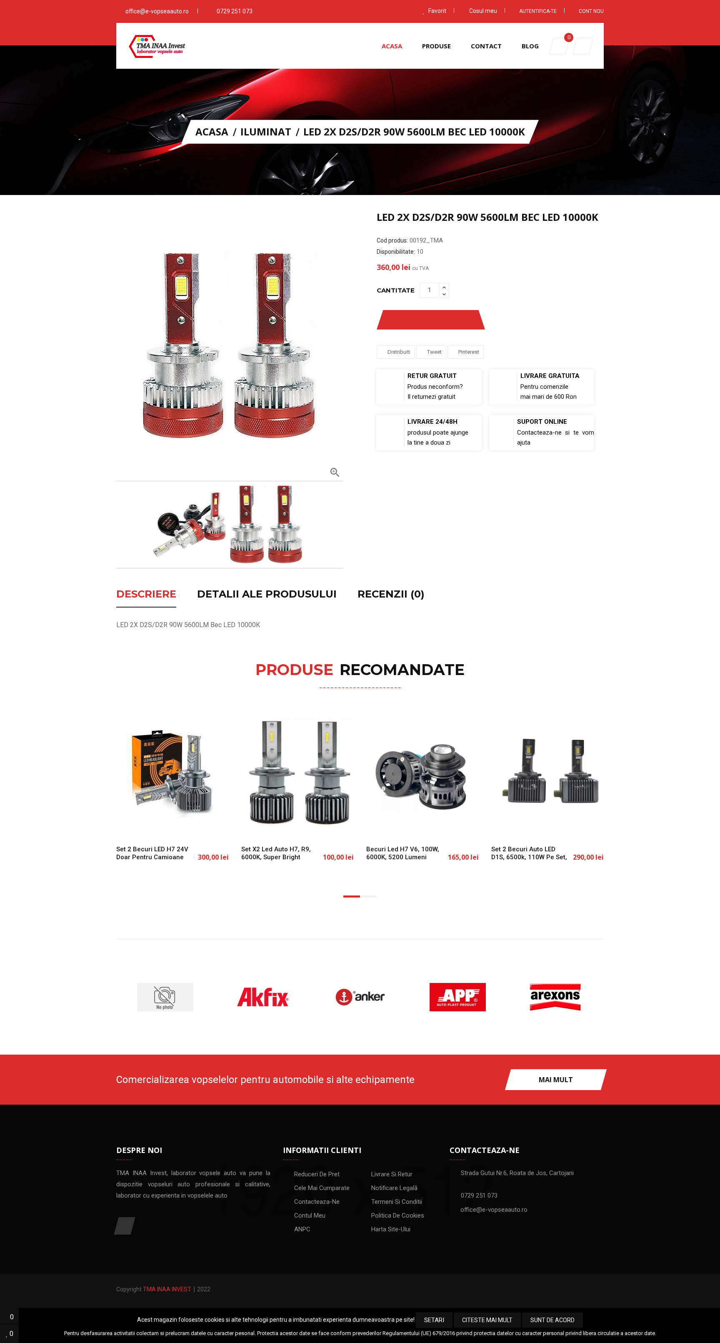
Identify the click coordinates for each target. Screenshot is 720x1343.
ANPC (302, 1229)
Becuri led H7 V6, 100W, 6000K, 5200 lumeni (402, 853)
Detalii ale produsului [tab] (267, 594)
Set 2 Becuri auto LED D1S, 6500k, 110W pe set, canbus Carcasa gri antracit (529, 860)
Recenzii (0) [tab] (391, 594)
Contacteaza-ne (317, 1201)
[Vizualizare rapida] (200, 824)
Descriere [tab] (146, 594)
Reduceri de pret (317, 1174)
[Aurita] (555, 997)
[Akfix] (165, 997)
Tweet (434, 352)
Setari (434, 1320)
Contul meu (309, 1215)
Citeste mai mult (487, 1320)
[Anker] (262, 997)
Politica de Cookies (397, 1215)
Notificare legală (394, 1188)
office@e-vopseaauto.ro (157, 11)
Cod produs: (392, 240)
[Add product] (461, 319)
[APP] (360, 997)
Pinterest (468, 352)
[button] (583, 46)
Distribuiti (399, 352)
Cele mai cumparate (322, 1188)
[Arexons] (457, 997)
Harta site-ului (390, 1229)
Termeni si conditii (396, 1201)
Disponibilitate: (396, 251)
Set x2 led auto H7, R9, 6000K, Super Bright (276, 853)
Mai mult (556, 1079)
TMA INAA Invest (167, 1289)
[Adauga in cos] (145, 824)
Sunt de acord (552, 1320)
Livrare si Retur (391, 1174)
